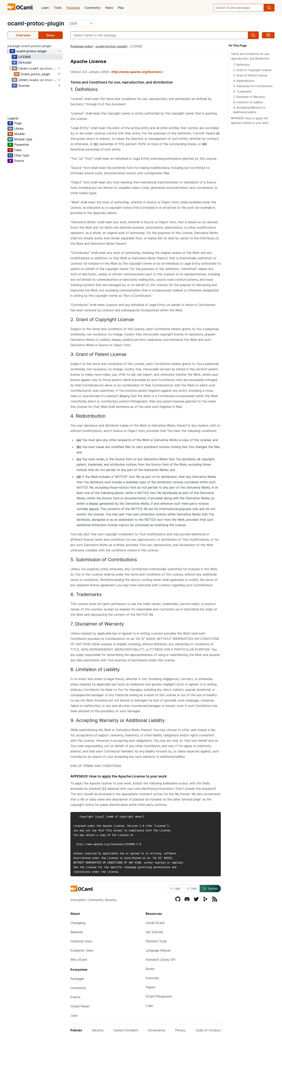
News (109, 8)
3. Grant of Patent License (250, 75)
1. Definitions (241, 64)
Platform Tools (156, 941)
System (213, 888)
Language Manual (158, 950)
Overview (23, 35)
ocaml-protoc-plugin (35, 23)
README (25, 63)
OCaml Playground (159, 996)
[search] (269, 7)
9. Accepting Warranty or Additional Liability (249, 110)
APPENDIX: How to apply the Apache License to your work (249, 120)
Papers (150, 987)
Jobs (74, 1015)
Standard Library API (161, 959)
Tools (58, 8)
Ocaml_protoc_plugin (35, 74)
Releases (76, 932)
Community (93, 8)
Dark (194, 888)
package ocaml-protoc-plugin (29, 46)
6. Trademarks (242, 91)
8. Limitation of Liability (248, 102)
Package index (81, 46)
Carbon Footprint (126, 1030)
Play (121, 8)
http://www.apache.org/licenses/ (137, 72)
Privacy (180, 1030)
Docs (50, 35)
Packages (73, 8)
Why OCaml (78, 959)
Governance (156, 1030)
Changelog (77, 923)
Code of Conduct (208, 1030)
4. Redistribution (244, 80)
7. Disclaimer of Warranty (249, 96)
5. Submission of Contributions (253, 86)
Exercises (152, 978)
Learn (45, 8)
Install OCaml (155, 923)
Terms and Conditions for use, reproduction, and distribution (250, 56)
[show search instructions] (268, 35)
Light (177, 888)
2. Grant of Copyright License (252, 70)
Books (150, 969)
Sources (24, 85)
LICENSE (24, 57)
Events (75, 997)
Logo (149, 1005)
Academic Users (81, 950)
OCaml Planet (80, 1006)
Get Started (154, 932)
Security (98, 1030)
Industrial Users (81, 941)
